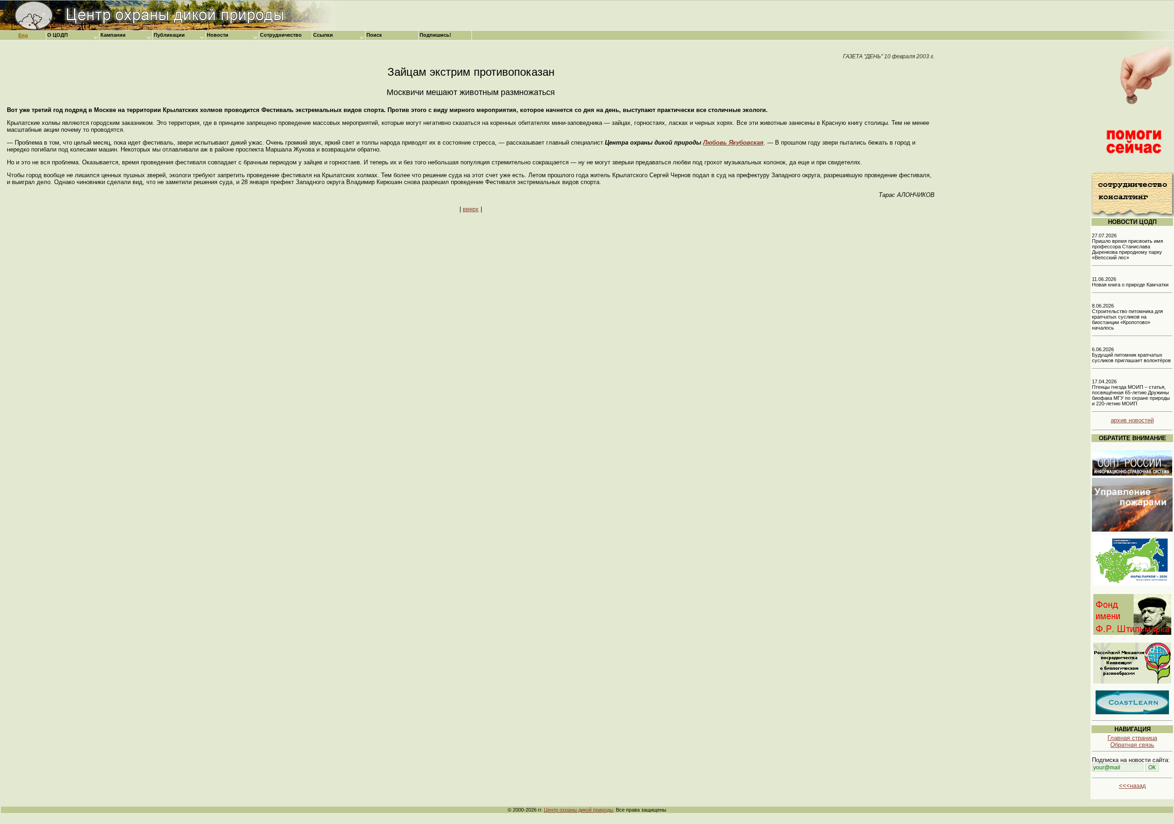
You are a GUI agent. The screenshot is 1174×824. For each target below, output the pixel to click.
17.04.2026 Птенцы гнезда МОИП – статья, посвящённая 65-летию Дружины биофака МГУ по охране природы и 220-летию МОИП (1131, 392)
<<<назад (1132, 785)
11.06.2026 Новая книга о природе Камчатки (1130, 281)
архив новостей (1132, 420)
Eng (23, 35)
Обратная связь (1132, 744)
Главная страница (1132, 737)
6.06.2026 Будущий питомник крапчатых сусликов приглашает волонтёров (1131, 355)
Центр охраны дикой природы (578, 810)
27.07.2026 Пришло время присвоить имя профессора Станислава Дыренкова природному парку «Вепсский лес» (1127, 246)
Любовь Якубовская (733, 142)
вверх (471, 209)
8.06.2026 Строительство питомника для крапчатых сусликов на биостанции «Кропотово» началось (1127, 317)
